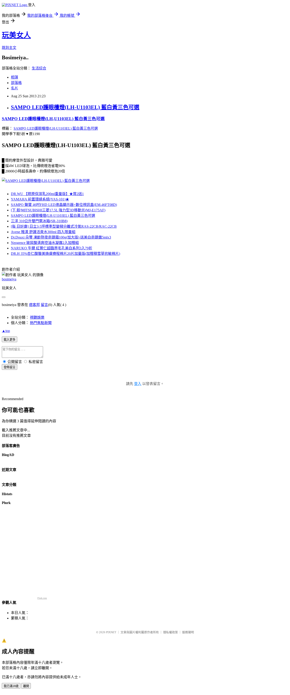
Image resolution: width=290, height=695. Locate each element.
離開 (26, 686)
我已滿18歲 (11, 686)
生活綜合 (39, 68)
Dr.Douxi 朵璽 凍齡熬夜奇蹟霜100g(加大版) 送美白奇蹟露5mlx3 (61, 237)
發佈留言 (9, 367)
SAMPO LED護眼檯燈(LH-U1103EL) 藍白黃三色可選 (75, 107)
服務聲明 (188, 632)
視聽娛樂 (37, 317)
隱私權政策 (170, 632)
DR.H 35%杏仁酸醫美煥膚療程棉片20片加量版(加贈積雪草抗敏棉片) (65, 254)
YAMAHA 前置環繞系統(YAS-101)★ (40, 199)
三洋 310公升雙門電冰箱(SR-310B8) (39, 221)
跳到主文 (9, 48)
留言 (44, 305)
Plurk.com (42, 598)
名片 (14, 88)
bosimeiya (9, 279)
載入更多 (9, 339)
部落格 (16, 83)
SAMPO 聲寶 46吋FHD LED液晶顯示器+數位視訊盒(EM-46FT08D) (64, 205)
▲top (6, 331)
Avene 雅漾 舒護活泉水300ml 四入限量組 (43, 232)
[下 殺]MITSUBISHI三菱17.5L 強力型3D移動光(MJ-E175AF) (58, 210)
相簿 (14, 77)
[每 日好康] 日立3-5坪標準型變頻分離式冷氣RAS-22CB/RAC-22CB (64, 226)
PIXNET (111, 632)
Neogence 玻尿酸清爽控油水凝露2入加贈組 (45, 243)
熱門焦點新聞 (41, 323)
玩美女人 (16, 35)
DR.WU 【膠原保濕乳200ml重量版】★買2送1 (47, 194)
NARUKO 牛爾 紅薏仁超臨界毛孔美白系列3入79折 (51, 248)
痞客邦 (34, 305)
